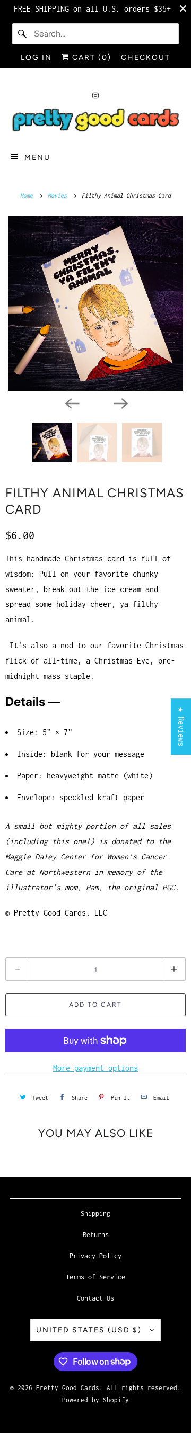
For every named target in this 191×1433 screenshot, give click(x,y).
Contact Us (95, 1298)
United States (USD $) (90, 1330)
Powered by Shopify (95, 1399)
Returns (96, 1235)
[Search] (22, 33)
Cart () (90, 57)
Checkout (145, 57)
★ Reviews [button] (181, 726)
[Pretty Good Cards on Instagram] (95, 96)
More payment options (95, 1067)
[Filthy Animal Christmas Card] (95, 303)
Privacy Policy (95, 1256)
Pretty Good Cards (67, 1387)
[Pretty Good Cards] (95, 120)
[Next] (120, 402)
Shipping (95, 1213)
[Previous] (71, 402)
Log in (36, 57)
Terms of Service (95, 1277)
